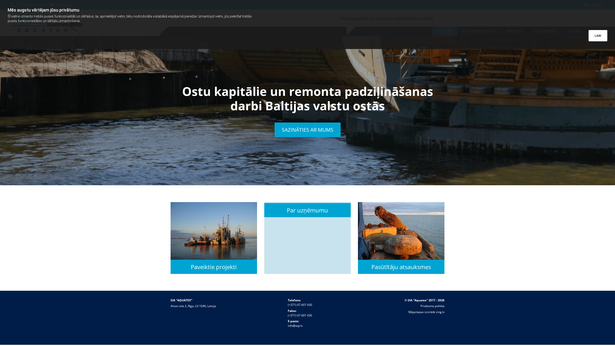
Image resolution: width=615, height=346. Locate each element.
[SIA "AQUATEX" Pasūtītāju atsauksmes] (401, 231)
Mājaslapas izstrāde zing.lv (426, 312)
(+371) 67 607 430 (300, 305)
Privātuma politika (432, 306)
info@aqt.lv (295, 326)
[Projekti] (214, 231)
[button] (308, 130)
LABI (598, 35)
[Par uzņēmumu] (307, 202)
